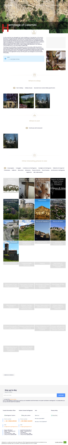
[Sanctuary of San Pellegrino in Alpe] (11, 293)
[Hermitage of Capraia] (26, 209)
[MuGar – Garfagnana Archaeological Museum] (11, 188)
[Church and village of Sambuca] (11, 209)
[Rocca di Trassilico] (42, 230)
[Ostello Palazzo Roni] (10, 101)
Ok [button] (65, 442)
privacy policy (13, 399)
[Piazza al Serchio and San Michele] (11, 230)
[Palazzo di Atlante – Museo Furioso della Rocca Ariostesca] (58, 188)
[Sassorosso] (42, 209)
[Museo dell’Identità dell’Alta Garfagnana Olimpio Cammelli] (58, 335)
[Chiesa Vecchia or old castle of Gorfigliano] (11, 356)
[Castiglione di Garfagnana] (26, 251)
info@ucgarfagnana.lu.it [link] (26, 426)
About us (37, 415)
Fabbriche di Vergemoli (9, 374)
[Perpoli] (42, 272)
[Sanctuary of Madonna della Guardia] (58, 272)
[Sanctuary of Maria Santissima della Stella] (26, 293)
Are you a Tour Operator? (41, 421)
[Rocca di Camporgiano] (58, 251)
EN (52, 1)
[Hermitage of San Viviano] (58, 293)
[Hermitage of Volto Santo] (26, 188)
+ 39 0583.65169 (10, 421)
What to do (46, 5)
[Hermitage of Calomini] (11, 314)
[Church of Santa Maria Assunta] (26, 356)
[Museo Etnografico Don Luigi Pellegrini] (11, 335)
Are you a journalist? (39, 418)
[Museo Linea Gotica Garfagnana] (26, 335)
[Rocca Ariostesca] (11, 272)
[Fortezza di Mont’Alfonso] (58, 209)
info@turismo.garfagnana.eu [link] (11, 426)
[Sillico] (26, 230)
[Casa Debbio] (26, 101)
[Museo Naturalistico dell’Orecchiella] (42, 314)
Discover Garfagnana (26, 5)
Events (62, 5)
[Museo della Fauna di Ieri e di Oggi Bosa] (42, 188)
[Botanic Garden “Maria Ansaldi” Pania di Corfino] (26, 314)
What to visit (37, 5)
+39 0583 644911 (26, 421)
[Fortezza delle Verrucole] (26, 272)
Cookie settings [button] (59, 442)
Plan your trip (54, 5)
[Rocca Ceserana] (11, 251)
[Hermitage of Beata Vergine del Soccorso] (42, 293)
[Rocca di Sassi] (58, 230)
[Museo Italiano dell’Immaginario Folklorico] (58, 314)
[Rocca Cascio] (42, 251)
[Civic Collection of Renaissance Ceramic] (42, 335)
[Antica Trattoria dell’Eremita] (42, 101)
